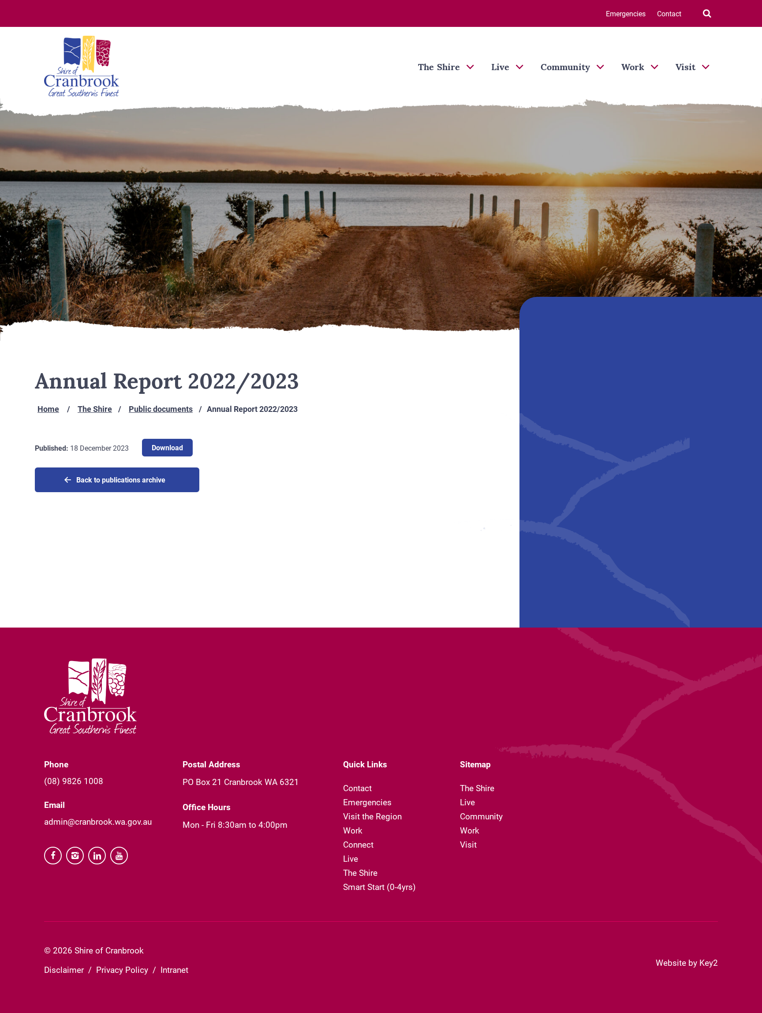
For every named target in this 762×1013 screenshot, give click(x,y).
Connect (358, 844)
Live (500, 68)
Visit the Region (372, 816)
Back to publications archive (120, 479)
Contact (669, 13)
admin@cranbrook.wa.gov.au (98, 821)
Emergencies (626, 13)
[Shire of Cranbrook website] (81, 67)
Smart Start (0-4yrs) (379, 886)
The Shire (439, 68)
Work (632, 68)
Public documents (161, 409)
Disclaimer (64, 969)
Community (565, 68)
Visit (685, 68)
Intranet (174, 969)
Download (167, 447)
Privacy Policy (122, 969)
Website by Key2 (687, 962)
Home (48, 409)
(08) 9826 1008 (73, 780)
